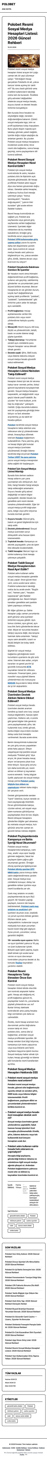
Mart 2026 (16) (10, 1386)
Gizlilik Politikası (21, 1448)
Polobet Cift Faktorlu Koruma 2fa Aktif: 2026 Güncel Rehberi (22, 1286)
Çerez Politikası (33, 1448)
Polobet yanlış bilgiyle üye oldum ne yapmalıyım (21, 784)
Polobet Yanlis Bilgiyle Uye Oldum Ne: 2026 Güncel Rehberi (21, 1294)
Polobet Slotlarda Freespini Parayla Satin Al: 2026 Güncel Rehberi (23, 1325)
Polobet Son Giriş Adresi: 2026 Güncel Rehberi (22, 1255)
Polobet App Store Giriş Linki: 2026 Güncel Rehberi (20, 1341)
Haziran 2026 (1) (11, 1379)
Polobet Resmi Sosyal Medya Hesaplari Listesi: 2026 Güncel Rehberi (22, 1349)
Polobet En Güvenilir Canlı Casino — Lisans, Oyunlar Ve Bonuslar (21, 1318)
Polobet (8, 4)
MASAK (11, 683)
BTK (29, 667)
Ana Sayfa (6, 9)
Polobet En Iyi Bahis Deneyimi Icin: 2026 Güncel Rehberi (23, 1270)
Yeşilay (18, 963)
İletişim (27, 1450)
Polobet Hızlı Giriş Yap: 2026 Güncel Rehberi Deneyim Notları (21, 1302)
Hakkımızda (6, 1448)
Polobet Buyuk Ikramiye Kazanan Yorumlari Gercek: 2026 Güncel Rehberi (22, 1310)
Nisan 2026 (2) (10, 1383)
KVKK (13, 1448)
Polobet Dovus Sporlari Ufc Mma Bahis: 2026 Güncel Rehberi (22, 1263)
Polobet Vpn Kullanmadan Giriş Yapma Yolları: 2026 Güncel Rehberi (22, 1357)
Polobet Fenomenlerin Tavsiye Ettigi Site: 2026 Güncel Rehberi (23, 1278)
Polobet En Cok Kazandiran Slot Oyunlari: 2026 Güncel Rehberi (23, 1333)
